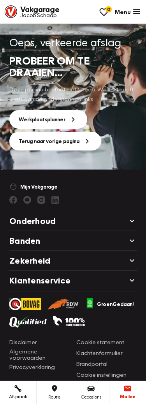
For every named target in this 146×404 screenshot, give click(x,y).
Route (54, 397)
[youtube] (27, 200)
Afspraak (18, 396)
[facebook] (13, 200)
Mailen (127, 396)
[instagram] (41, 200)
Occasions (91, 397)
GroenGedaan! (115, 304)
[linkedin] (55, 200)
